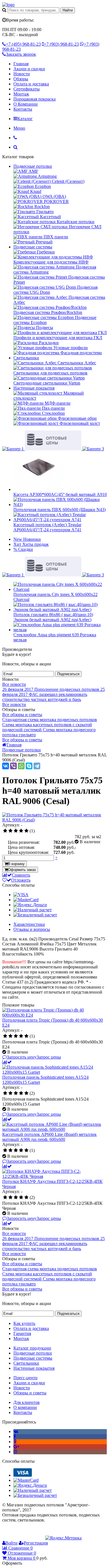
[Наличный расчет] (32, 909)
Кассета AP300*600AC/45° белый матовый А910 (60, 494)
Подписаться (68, 674)
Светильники (26, 357)
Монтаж (21, 94)
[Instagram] (15, 1451)
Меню (19, 128)
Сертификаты (26, 89)
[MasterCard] (26, 899)
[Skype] (29, 766)
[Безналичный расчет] (35, 914)
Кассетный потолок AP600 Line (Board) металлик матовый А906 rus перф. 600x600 (49, 1137)
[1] (5, 830)
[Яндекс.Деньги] (30, 904)
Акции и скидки (29, 68)
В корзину (16, 864)
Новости (21, 73)
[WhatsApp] (21, 766)
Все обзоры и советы (22, 714)
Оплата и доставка (31, 83)
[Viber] (13, 766)
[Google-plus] (16, 1446)
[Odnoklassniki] (14, 1441)
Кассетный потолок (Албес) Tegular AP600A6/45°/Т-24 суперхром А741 (47, 527)
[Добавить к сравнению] (7, 1062)
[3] (16, 830)
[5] (26, 830)
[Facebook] (14, 1436)
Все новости (14, 684)
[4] (21, 830)
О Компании (25, 104)
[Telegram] (37, 766)
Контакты (22, 109)
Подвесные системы (32, 246)
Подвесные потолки (32, 166)
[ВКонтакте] (5, 766)
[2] (10, 830)
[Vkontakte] (15, 1431)
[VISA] (21, 894)
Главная (21, 63)
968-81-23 (23, 44)
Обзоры (20, 78)
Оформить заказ (22, 870)
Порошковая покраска (34, 99)
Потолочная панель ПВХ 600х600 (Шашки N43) (59, 509)
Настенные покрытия (33, 388)
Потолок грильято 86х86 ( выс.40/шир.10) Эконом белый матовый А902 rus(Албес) (53, 617)
